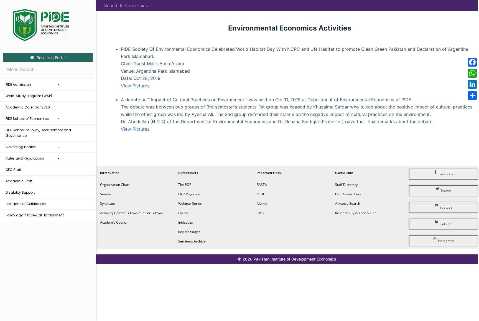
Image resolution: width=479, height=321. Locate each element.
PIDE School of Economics (27, 118)
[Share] (472, 95)
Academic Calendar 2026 (28, 107)
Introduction (109, 173)
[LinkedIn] (472, 84)
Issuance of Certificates (26, 203)
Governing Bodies (21, 147)
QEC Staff (13, 169)
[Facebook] (472, 62)
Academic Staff (19, 181)
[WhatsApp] (472, 73)
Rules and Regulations (25, 158)
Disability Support (20, 192)
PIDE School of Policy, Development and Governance (38, 133)
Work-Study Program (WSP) (29, 95)
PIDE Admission (18, 84)
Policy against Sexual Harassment (35, 215)
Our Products (188, 173)
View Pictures (135, 86)
